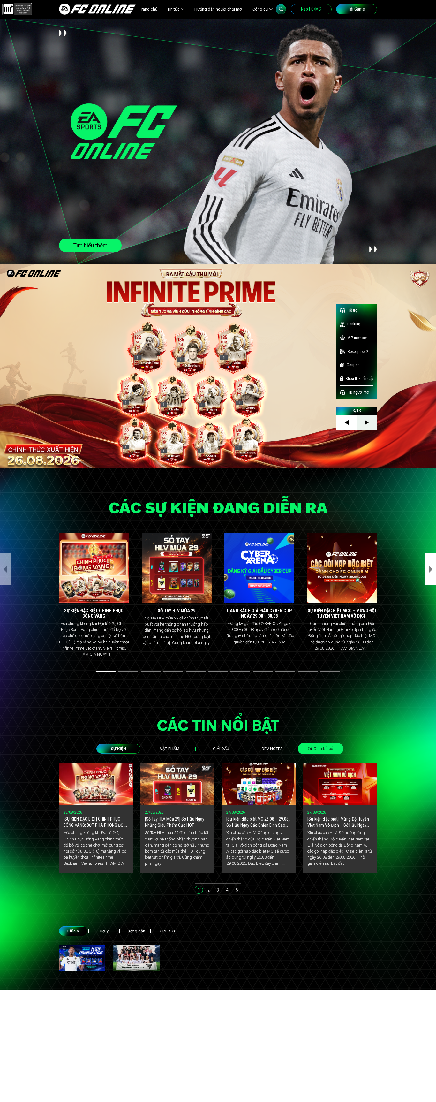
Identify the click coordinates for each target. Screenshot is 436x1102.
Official (73, 931)
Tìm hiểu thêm (90, 245)
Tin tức (173, 9)
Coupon (353, 364)
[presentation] (5, 569)
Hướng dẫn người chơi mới (218, 9)
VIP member (357, 337)
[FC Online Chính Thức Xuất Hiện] (136, 958)
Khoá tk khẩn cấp (359, 378)
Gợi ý (104, 931)
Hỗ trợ (352, 310)
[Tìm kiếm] (281, 9)
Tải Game (356, 8)
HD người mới (358, 392)
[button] (106, 671)
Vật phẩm (169, 748)
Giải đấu (221, 748)
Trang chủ (148, 9)
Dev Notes (272, 748)
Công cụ (260, 9)
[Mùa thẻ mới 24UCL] (82, 958)
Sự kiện (118, 748)
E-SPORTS (166, 931)
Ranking (353, 324)
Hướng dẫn (135, 931)
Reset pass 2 (358, 351)
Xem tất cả (323, 748)
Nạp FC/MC (311, 8)
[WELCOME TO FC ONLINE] (97, 9)
